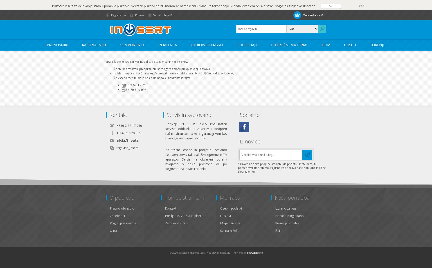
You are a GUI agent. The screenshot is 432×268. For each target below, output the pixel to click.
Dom (326, 44)
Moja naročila (230, 223)
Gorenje (377, 44)
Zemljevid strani (176, 223)
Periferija (168, 44)
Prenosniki (57, 44)
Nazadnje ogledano (289, 216)
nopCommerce (255, 252)
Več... (363, 6)
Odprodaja (247, 44)
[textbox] (261, 29)
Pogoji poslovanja (123, 223)
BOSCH (350, 44)
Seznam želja (229, 230)
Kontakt (170, 208)
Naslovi (225, 216)
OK (331, 6)
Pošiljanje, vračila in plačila (184, 216)
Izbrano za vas (285, 208)
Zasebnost (117, 216)
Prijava (139, 15)
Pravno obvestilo (122, 208)
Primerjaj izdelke (287, 223)
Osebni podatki (231, 208)
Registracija (118, 15)
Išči (277, 230)
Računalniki (94, 44)
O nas (114, 230)
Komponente (132, 44)
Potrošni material (289, 44)
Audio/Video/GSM (206, 44)
